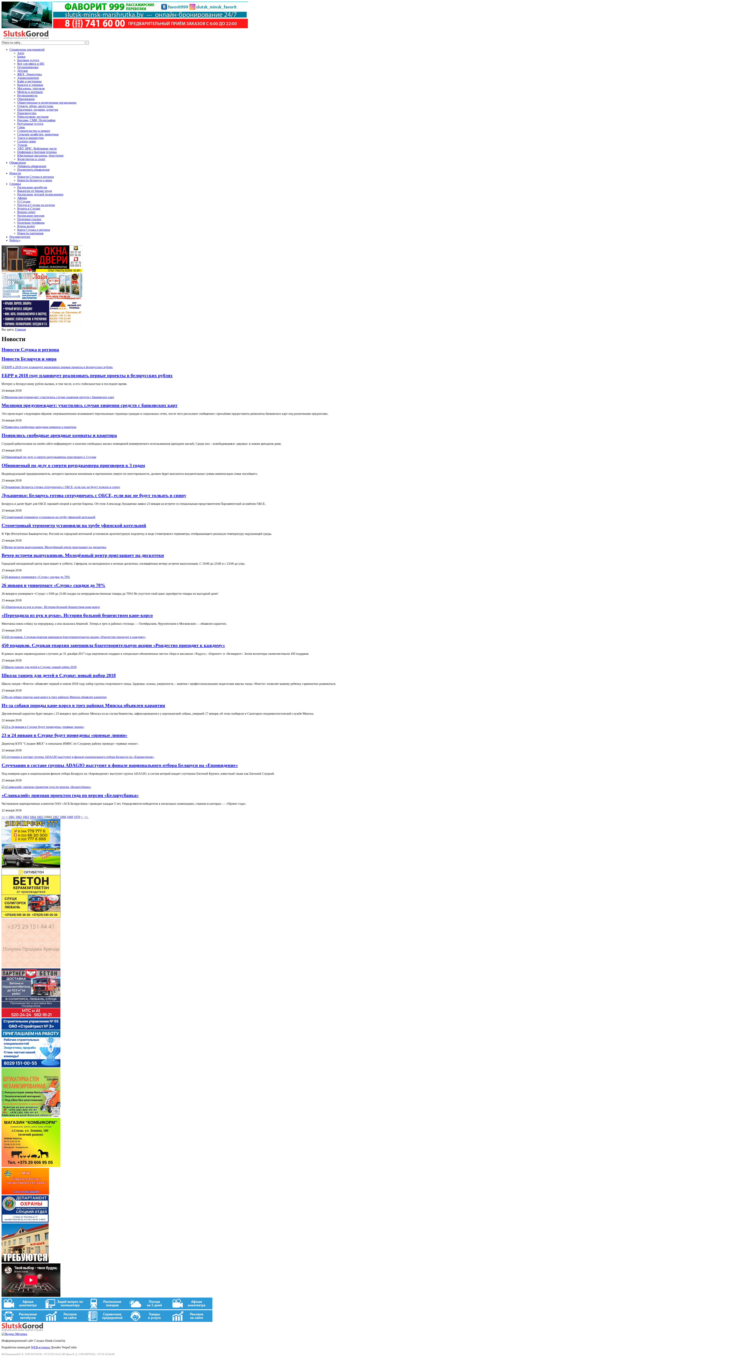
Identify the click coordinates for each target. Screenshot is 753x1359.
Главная (20, 329)
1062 (18, 817)
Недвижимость (27, 95)
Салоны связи (26, 141)
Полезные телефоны (31, 222)
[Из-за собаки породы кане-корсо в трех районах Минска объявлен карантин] (54, 697)
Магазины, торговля (31, 88)
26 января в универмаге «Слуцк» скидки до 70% (53, 585)
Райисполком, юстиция (32, 116)
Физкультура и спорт (31, 159)
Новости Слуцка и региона (35, 176)
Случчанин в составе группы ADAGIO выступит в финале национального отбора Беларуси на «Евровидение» (120, 765)
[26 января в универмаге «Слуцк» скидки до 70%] (36, 577)
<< (3, 817)
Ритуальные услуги (30, 123)
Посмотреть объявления (33, 169)
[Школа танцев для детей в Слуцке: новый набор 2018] (39, 667)
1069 (70, 817)
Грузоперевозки (27, 67)
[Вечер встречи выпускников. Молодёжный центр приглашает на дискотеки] (54, 547)
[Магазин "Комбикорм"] (31, 1166)
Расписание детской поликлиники (40, 194)
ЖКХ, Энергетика (29, 74)
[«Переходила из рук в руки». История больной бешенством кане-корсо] (51, 607)
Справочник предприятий (27, 49)
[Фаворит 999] (125, 27)
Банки (21, 56)
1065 (40, 817)
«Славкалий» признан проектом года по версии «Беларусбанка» (70, 795)
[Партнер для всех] (31, 966)
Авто (20, 53)
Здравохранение (28, 77)
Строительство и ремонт (33, 130)
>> (86, 817)
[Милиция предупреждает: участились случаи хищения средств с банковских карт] (58, 397)
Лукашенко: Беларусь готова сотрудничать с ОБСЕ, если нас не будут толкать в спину (94, 495)
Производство (26, 113)
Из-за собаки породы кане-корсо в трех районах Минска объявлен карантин (83, 705)
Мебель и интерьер (30, 92)
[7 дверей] (42, 271)
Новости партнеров (30, 233)
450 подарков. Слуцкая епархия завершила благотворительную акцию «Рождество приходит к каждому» (113, 645)
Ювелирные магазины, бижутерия (40, 155)
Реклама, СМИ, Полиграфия (36, 120)
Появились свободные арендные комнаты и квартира (59, 435)
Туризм (22, 145)
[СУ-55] (31, 1066)
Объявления (17, 162)
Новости (15, 173)
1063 (26, 817)
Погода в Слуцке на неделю (36, 205)
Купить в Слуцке (28, 208)
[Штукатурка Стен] (31, 1116)
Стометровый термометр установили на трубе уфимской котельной (74, 525)
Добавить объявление (31, 166)
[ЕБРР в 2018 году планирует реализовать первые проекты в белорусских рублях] (57, 367)
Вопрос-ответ (26, 212)
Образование (26, 99)
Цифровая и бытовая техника (37, 152)
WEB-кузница (40, 1347)
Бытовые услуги (28, 60)
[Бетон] (31, 916)
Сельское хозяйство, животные (38, 134)
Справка (15, 183)
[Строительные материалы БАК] (42, 326)
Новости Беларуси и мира (34, 180)
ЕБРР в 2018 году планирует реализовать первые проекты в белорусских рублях (87, 375)
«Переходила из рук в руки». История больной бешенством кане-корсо (77, 615)
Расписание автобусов (32, 187)
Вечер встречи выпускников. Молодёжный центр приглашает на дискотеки (83, 555)
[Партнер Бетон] (31, 1016)
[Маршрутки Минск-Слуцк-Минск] (31, 867)
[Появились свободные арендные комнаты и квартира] (39, 427)
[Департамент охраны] (25, 1221)
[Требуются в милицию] (25, 1261)
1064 (33, 817)
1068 (63, 817)
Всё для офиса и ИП (30, 63)
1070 (77, 817)
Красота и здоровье (30, 85)
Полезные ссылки (29, 219)
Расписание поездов (30, 215)
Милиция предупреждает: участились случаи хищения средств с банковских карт (89, 405)
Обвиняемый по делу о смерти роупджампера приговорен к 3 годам (73, 465)
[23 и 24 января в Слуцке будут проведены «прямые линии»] (43, 727)
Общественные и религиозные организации (46, 102)
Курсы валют (26, 226)
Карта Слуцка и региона (33, 229)
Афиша (22, 198)
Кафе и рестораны (29, 81)
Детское (22, 70)
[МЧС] (25, 1193)
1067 (56, 817)
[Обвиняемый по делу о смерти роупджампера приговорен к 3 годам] (49, 457)
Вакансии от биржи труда (34, 191)
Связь (21, 127)
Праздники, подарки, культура (37, 109)
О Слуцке (23, 201)
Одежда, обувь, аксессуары (35, 106)
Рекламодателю (19, 236)
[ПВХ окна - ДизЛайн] (42, 298)
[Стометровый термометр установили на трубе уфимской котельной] (48, 517)
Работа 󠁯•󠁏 (14, 240)
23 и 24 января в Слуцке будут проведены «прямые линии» (64, 735)
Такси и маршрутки (30, 138)
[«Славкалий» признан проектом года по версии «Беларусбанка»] (46, 787)
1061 (11, 817)
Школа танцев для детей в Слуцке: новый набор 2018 (59, 675)
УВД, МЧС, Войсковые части (37, 148)
